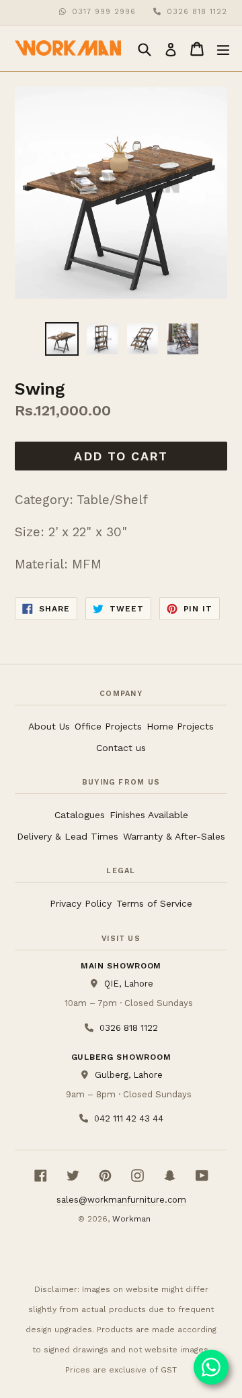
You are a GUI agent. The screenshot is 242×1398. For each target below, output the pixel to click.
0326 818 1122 (197, 11)
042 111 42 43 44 (128, 1118)
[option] (62, 339)
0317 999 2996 (104, 11)
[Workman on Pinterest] (105, 1175)
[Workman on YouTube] (202, 1175)
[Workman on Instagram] (137, 1175)
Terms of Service (154, 903)
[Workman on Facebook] (40, 1175)
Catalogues (79, 814)
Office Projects (108, 726)
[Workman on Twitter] (73, 1175)
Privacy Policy (81, 903)
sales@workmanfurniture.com (121, 1200)
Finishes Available (149, 814)
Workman (131, 1219)
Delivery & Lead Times (67, 836)
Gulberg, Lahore (128, 1075)
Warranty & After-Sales (174, 836)
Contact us (121, 747)
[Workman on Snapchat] (169, 1175)
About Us (49, 726)
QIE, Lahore (128, 984)
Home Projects (180, 726)
